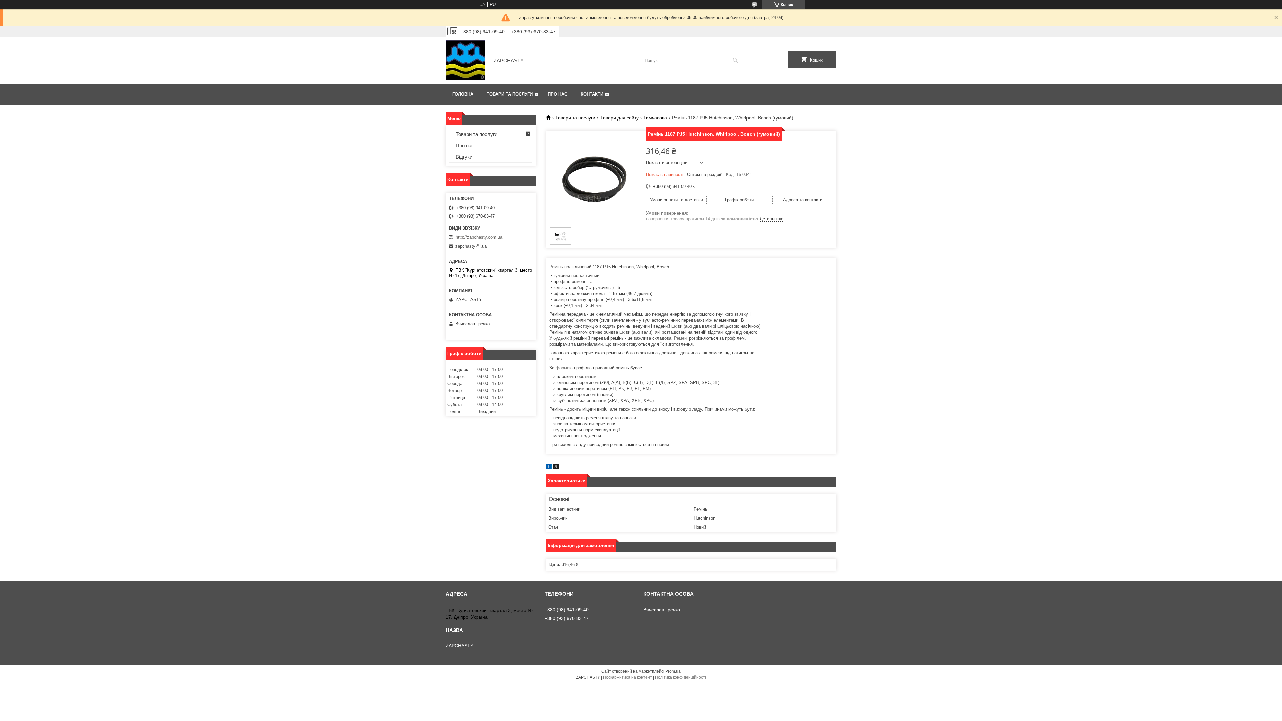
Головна (462, 94)
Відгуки (464, 157)
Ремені (681, 338)
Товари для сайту (619, 118)
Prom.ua (673, 671)
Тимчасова (655, 118)
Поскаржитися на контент (627, 677)
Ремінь (556, 266)
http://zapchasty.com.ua (479, 237)
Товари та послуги (510, 94)
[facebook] (549, 467)
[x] (556, 467)
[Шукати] (735, 60)
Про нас (557, 94)
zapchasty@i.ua (471, 246)
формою (564, 367)
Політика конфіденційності (680, 677)
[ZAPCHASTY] (465, 60)
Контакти (592, 94)
